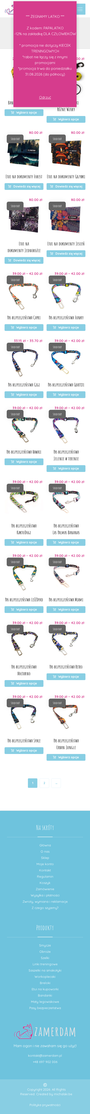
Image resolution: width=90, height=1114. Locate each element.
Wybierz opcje (26, 112)
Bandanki (45, 995)
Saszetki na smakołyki (45, 970)
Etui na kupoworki (45, 989)
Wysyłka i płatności (45, 895)
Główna (45, 845)
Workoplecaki (45, 977)
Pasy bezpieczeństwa (45, 1008)
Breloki (45, 983)
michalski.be (63, 1094)
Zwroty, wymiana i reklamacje (45, 901)
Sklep (45, 858)
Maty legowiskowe (45, 1002)
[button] (79, 9)
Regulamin (45, 876)
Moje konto (45, 864)
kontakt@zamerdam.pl (45, 1055)
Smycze (45, 945)
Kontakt (45, 870)
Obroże (45, 951)
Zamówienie (45, 889)
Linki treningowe (45, 964)
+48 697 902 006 (45, 1062)
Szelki (45, 958)
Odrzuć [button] (45, 97)
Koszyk (45, 883)
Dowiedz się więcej (26, 186)
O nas (45, 851)
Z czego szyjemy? (45, 908)
